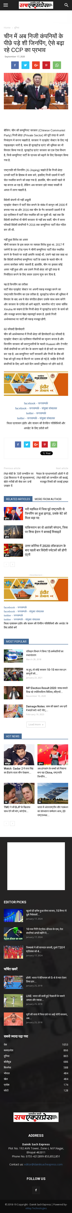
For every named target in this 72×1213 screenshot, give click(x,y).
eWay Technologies (36, 1208)
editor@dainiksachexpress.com (43, 1164)
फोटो (6, 1090)
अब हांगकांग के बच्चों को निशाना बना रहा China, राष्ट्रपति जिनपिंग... (51, 772)
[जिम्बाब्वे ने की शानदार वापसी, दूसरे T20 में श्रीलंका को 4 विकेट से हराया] (13, 952)
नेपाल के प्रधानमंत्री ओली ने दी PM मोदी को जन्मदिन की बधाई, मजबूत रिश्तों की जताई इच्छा (52, 477)
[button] (66, 5)
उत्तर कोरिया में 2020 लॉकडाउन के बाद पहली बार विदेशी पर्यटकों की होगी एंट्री (46, 550)
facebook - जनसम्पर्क (36, 403)
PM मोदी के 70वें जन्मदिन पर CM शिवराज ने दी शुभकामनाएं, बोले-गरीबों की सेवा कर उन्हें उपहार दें (19, 479)
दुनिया (16, 27)
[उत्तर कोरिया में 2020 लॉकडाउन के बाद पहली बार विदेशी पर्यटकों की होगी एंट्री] (13, 550)
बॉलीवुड (7, 763)
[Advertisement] (36, 17)
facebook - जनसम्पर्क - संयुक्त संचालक (36, 408)
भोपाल (7, 1073)
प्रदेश (6, 1084)
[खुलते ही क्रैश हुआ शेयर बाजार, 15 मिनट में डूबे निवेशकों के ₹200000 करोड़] (13, 915)
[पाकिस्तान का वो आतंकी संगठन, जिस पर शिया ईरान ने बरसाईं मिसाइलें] (13, 532)
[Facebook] (36, 1190)
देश (6, 802)
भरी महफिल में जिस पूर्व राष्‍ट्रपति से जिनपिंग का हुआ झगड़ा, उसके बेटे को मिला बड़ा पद (46, 513)
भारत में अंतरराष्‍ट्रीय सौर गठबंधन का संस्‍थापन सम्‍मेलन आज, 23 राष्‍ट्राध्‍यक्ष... (52, 811)
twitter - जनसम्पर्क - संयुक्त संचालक (36, 418)
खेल (6, 1079)
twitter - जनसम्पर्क (36, 413)
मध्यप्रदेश (8, 1050)
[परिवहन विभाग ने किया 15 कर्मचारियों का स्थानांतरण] (13, 656)
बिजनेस (7, 1067)
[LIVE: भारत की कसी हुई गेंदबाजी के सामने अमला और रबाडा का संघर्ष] (13, 1000)
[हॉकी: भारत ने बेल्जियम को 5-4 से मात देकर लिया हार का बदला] (13, 982)
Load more (35, 724)
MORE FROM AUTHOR (48, 499)
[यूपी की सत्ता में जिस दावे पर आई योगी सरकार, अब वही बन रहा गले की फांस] (13, 1019)
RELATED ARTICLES (18, 499)
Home (7, 27)
